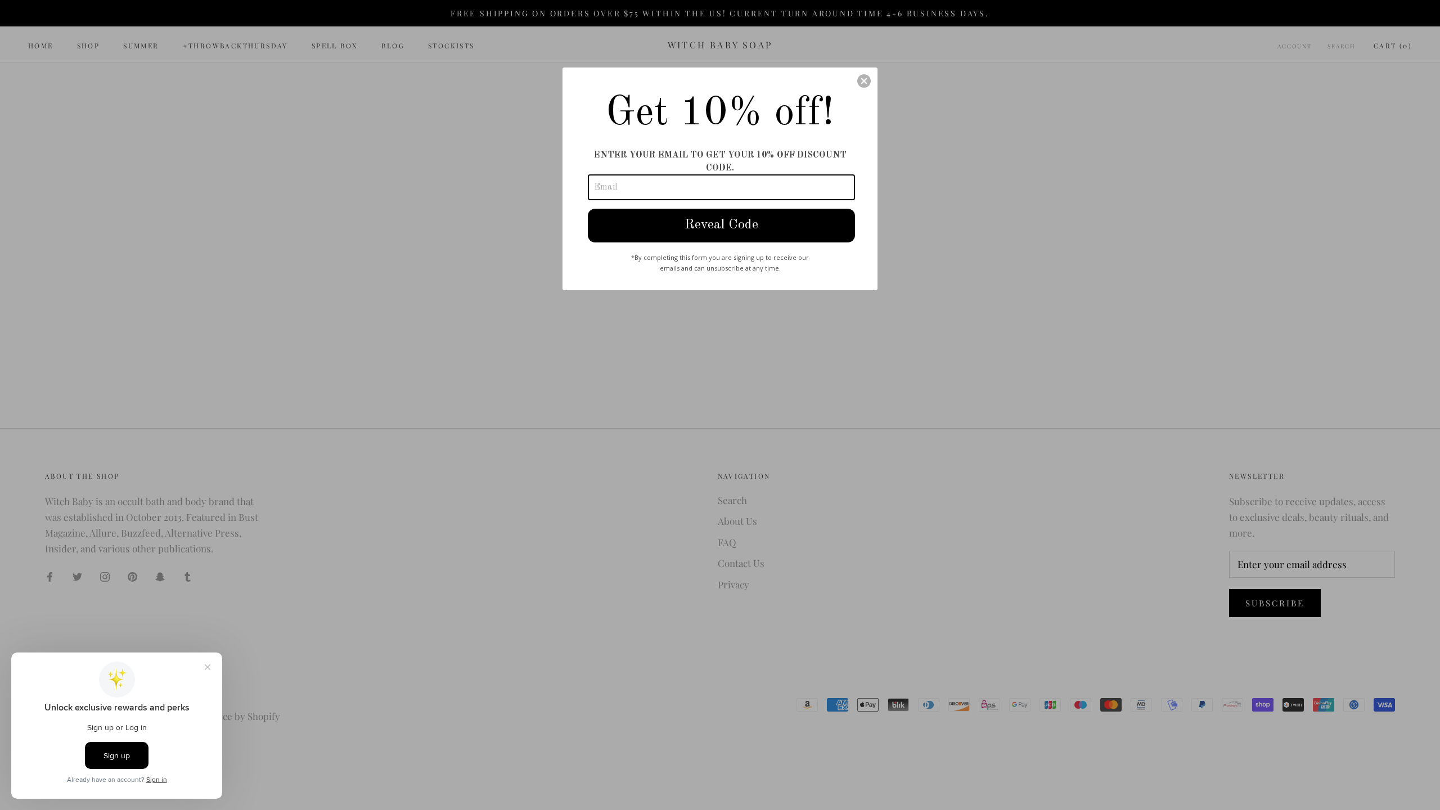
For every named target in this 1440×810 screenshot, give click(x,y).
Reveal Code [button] (721, 225)
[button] (864, 81)
